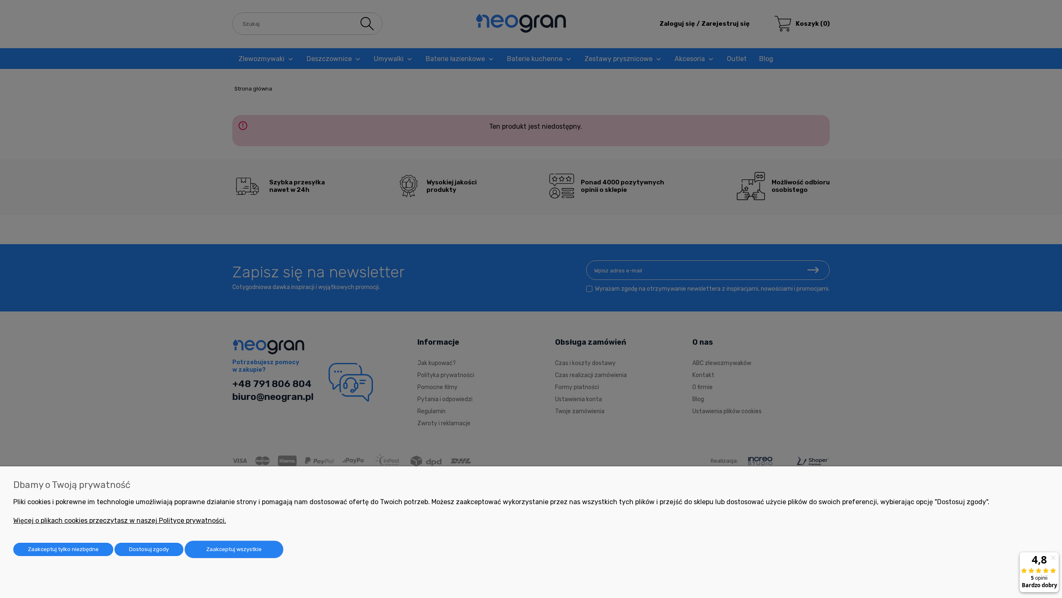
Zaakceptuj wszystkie (234, 549)
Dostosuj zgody (149, 549)
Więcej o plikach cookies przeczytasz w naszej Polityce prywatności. (119, 520)
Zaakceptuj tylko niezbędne (63, 549)
